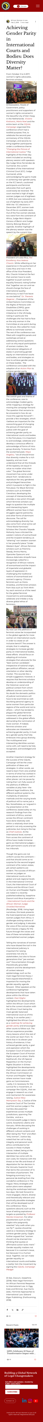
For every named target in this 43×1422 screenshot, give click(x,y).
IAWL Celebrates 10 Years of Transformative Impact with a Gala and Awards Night (21, 1352)
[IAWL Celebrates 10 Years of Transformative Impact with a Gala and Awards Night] (21, 1338)
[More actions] (35, 21)
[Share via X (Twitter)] (12, 1310)
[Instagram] (30, 1400)
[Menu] (38, 6)
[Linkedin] (24, 1400)
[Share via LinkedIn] (17, 1310)
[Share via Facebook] (7, 1310)
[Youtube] (35, 1400)
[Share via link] (23, 1310)
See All (34, 1325)
